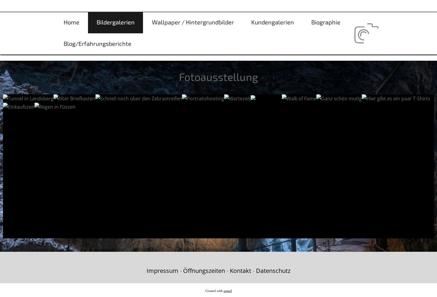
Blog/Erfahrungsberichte (97, 43)
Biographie (325, 22)
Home (71, 22)
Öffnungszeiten (204, 271)
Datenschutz (273, 271)
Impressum (162, 271)
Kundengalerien (272, 22)
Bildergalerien (116, 22)
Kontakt (240, 271)
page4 (228, 291)
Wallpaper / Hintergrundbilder (193, 22)
